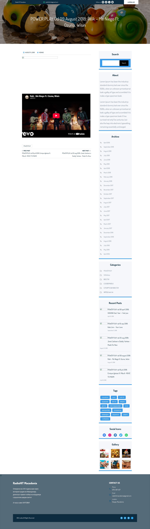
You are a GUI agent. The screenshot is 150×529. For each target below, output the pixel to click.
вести (114, 402)
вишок (122, 402)
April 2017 (107, 220)
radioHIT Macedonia (25, 483)
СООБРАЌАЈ (108, 284)
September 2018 (109, 147)
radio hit (121, 397)
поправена (117, 410)
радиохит (116, 414)
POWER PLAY (27, 146)
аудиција (105, 402)
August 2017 (107, 203)
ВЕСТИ (106, 279)
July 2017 (106, 207)
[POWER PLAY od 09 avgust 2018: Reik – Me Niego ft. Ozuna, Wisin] (104, 358)
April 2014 (107, 254)
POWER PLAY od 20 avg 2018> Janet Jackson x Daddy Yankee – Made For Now (119, 341)
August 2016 (107, 241)
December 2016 (108, 233)
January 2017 (108, 228)
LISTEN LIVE (131, 2)
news (113, 397)
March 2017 (107, 224)
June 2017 (107, 211)
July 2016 (107, 245)
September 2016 (109, 237)
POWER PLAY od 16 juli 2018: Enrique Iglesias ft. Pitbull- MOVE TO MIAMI (119, 373)
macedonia (105, 397)
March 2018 (107, 173)
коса (126, 406)
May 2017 (106, 215)
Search (124, 63)
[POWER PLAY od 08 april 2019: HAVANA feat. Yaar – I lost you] (104, 312)
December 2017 (108, 185)
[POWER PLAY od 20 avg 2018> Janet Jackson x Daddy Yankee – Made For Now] (104, 340)
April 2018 (107, 168)
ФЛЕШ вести (108, 292)
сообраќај (105, 419)
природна (105, 414)
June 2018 (107, 160)
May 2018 (106, 164)
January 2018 (108, 181)
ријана (125, 414)
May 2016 (106, 250)
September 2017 (109, 198)
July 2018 (107, 155)
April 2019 (107, 143)
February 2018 (108, 177)
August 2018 (107, 151)
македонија (106, 410)
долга (104, 406)
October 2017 (108, 194)
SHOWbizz (107, 275)
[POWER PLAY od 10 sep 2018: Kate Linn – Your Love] (104, 326)
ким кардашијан (115, 406)
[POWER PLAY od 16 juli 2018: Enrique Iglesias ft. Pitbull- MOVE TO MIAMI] (104, 372)
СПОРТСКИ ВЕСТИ (111, 288)
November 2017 (108, 190)
